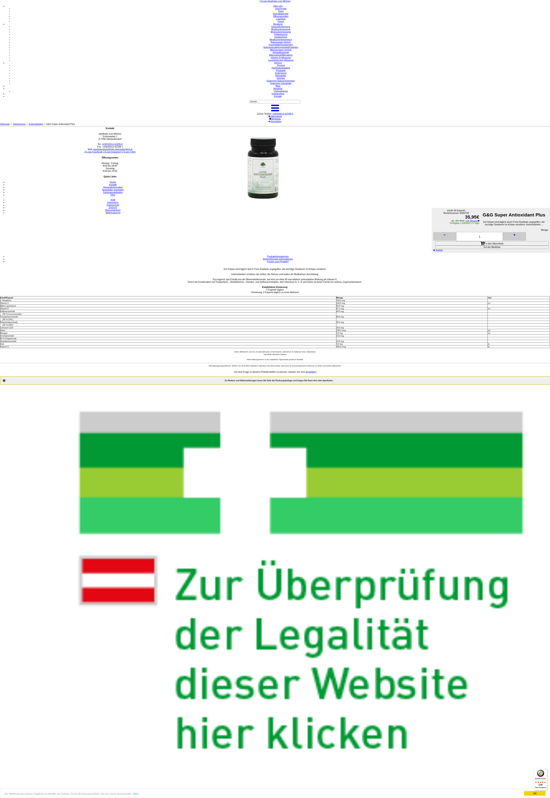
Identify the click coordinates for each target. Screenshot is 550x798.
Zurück (439, 250)
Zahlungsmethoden (113, 192)
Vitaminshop (19, 124)
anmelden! (311, 372)
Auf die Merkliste (492, 247)
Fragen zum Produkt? (278, 261)
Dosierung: (257, 292)
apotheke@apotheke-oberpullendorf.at (112, 149)
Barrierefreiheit (112, 210)
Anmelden (276, 121)
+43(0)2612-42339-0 (282, 114)
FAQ (113, 195)
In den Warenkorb (494, 243)
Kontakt (113, 184)
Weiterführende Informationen (278, 259)
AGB (112, 200)
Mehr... (137, 793)
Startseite (5, 124)
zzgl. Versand (471, 221)
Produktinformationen (278, 256)
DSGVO (113, 207)
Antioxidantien (36, 124)
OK (535, 793)
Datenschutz (113, 205)
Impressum (112, 202)
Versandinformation (113, 187)
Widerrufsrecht (113, 213)
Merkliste (276, 119)
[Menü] (545, 770)
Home (113, 182)
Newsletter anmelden (113, 190)
